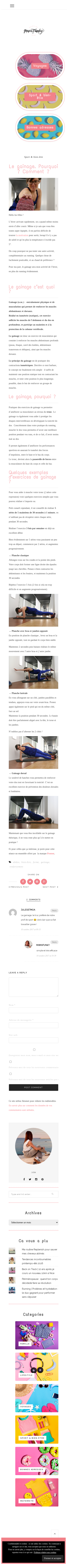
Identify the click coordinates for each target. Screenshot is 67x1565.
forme (36, 862)
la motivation (22, 235)
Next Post (50, 887)
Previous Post (20, 887)
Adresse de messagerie (14, 1020)
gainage (45, 862)
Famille (25, 1344)
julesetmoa (28, 910)
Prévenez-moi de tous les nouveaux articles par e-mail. (37, 1079)
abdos (16, 862)
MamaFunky (43, 945)
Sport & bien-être (40, 96)
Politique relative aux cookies (45, 1552)
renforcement (16, 866)
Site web (13, 1035)
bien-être (26, 862)
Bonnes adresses (40, 127)
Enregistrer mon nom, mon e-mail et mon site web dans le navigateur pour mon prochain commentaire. (14, 1055)
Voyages (40, 65)
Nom (12, 1005)
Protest (50, 853)
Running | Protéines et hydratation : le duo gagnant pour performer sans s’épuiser (40, 1293)
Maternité (27, 1501)
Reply (54, 911)
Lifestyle (26, 1375)
